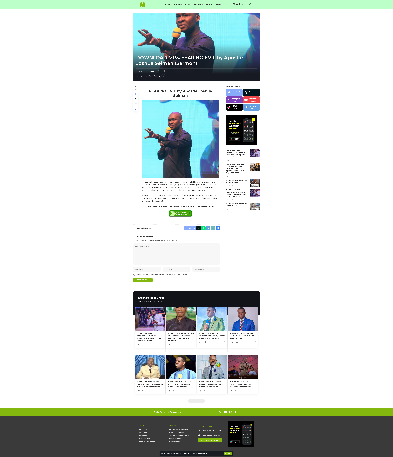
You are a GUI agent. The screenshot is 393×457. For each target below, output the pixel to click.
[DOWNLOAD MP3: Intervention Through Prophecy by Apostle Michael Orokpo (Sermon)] (150, 319)
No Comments (141, 71)
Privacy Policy (189, 453)
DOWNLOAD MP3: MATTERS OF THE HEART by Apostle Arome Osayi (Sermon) (180, 384)
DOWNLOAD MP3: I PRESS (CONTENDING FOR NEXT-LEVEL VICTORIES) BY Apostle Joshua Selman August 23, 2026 (236, 168)
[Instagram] (239, 4)
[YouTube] (236, 4)
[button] (228, 453)
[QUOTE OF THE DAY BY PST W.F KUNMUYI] (255, 206)
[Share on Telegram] (159, 76)
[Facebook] (232, 4)
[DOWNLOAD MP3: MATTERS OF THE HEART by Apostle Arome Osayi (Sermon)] (181, 367)
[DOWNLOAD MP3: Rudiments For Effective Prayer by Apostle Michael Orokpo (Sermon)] (255, 193)
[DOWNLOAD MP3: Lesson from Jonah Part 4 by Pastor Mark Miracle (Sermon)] (212, 367)
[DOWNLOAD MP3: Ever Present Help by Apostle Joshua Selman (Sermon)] (243, 367)
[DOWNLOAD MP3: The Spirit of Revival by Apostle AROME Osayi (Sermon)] (243, 319)
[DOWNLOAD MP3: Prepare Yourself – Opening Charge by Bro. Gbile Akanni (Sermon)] (150, 367)
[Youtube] (251, 99)
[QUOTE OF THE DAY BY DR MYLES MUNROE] (255, 183)
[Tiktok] (234, 107)
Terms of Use (202, 453)
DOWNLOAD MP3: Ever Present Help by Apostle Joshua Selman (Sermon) (240, 384)
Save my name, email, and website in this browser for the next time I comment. (162, 275)
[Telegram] (242, 4)
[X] (234, 4)
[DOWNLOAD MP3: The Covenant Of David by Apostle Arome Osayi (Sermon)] (212, 319)
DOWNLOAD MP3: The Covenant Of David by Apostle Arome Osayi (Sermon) (212, 335)
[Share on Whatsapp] (155, 76)
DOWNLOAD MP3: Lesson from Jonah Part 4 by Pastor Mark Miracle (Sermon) (211, 384)
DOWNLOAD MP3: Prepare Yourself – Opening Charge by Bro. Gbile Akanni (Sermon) (150, 384)
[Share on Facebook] (146, 76)
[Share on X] (150, 76)
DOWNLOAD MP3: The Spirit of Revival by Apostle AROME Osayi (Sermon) (242, 335)
